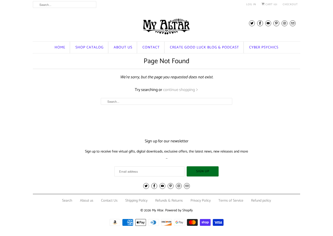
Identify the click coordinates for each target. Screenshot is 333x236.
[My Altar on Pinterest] (276, 23)
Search (67, 201)
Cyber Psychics (263, 47)
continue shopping (179, 89)
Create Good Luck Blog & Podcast (204, 47)
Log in (251, 4)
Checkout (290, 4)
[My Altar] (166, 26)
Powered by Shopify (179, 210)
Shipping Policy (136, 201)
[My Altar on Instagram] (284, 23)
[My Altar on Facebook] (260, 23)
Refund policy (261, 201)
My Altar (158, 210)
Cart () (271, 4)
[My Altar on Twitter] (252, 23)
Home (60, 47)
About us (123, 47)
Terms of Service (230, 201)
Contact (151, 47)
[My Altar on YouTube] (268, 23)
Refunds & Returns (169, 201)
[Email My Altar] (293, 23)
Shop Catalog (89, 47)
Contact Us (109, 201)
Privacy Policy (201, 201)
